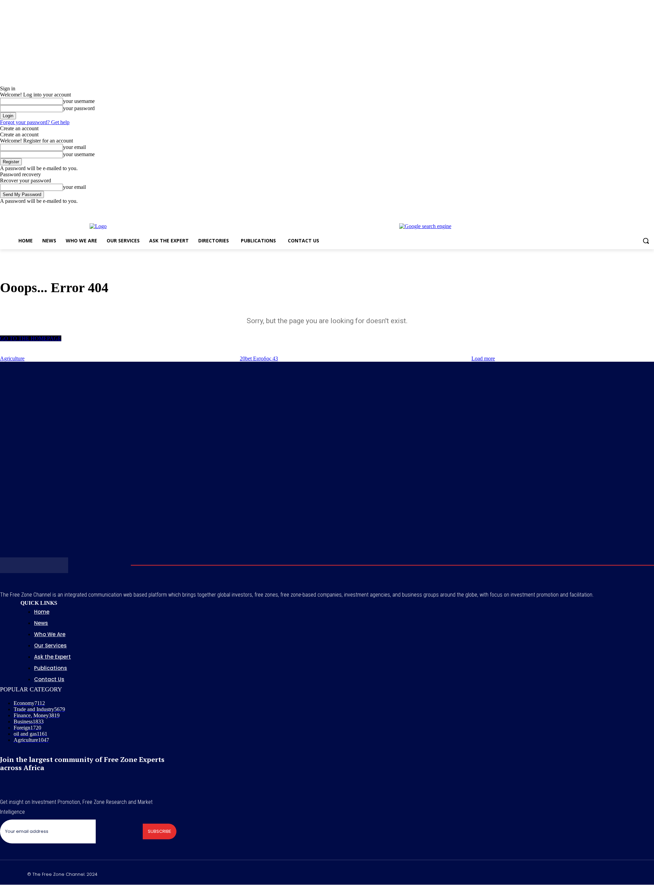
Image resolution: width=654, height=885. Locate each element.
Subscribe (159, 831)
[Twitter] (631, 209)
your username (79, 101)
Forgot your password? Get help (34, 122)
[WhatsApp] (624, 873)
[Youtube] (650, 209)
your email (74, 147)
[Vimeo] (640, 209)
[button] (646, 240)
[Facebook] (612, 209)
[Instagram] (622, 209)
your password (79, 108)
